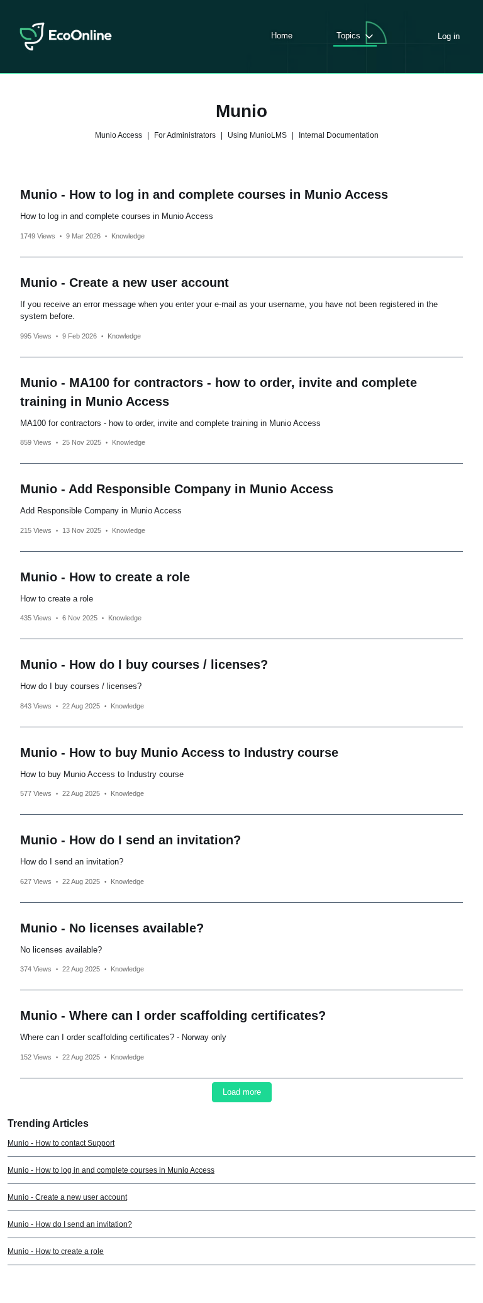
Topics (348, 35)
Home (281, 35)
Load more (242, 1092)
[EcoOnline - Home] (66, 36)
